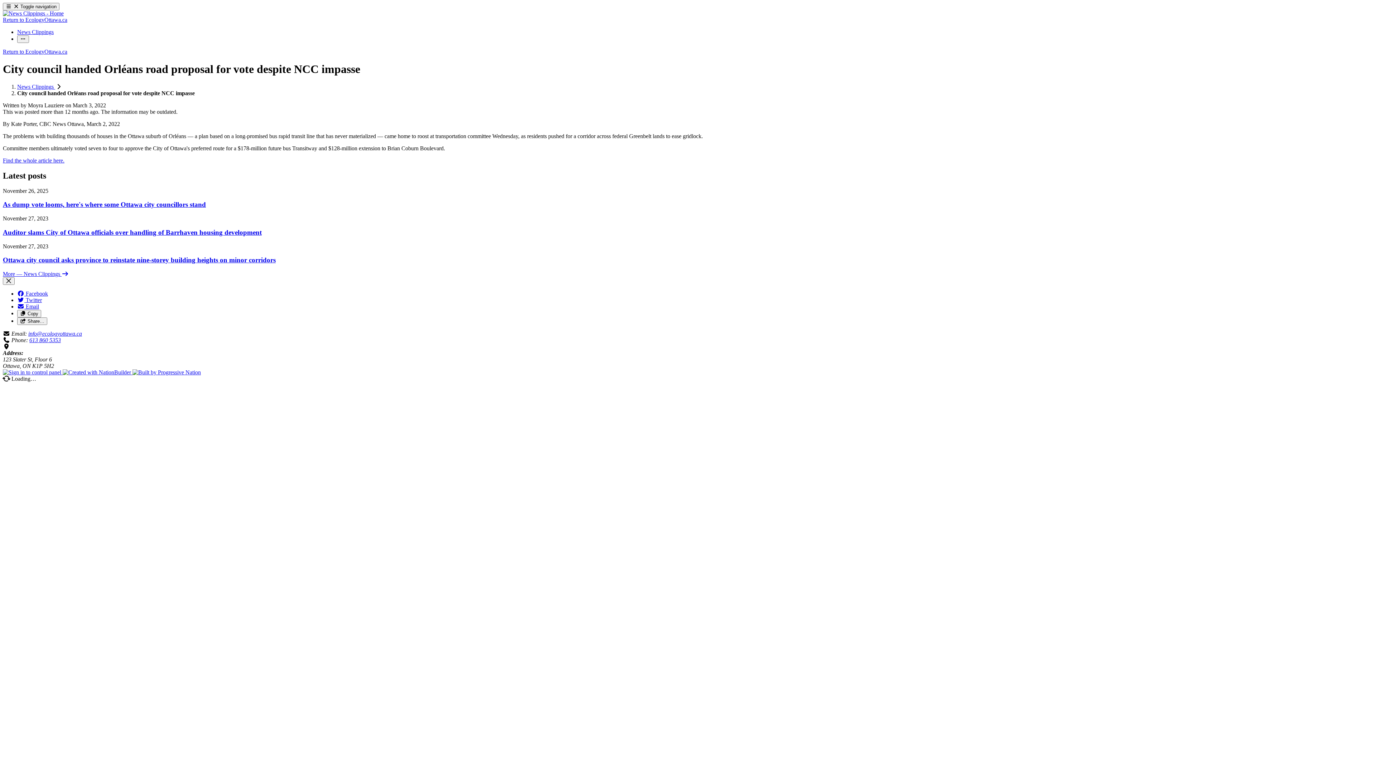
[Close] (9, 281)
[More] (23, 39)
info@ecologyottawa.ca (55, 334)
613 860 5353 (45, 340)
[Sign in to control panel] (33, 372)
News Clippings (36, 87)
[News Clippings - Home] (33, 13)
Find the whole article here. (33, 160)
